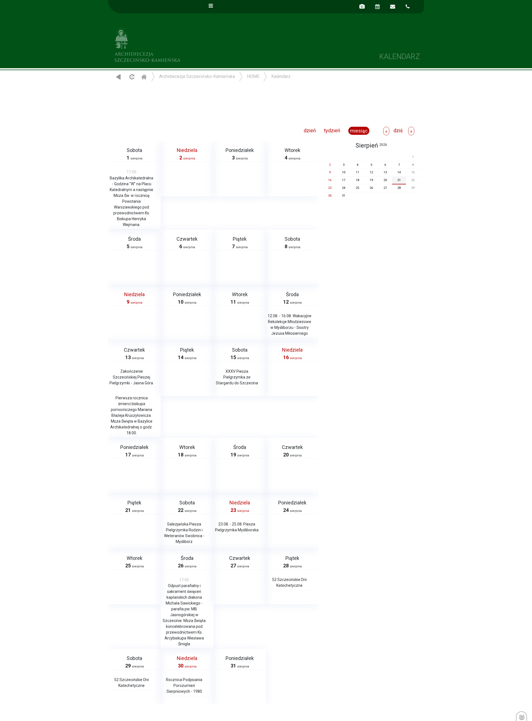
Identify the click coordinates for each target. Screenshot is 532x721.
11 (357, 172)
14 (399, 172)
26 (371, 188)
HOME (253, 76)
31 (343, 195)
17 (343, 180)
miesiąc (359, 131)
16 (329, 180)
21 (399, 180)
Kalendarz (281, 76)
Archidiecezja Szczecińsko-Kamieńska (187, 44)
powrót (118, 76)
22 (413, 180)
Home (143, 76)
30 (329, 195)
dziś (398, 130)
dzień (310, 130)
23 (329, 188)
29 (413, 188)
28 (399, 188)
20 (385, 180)
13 (385, 172)
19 (371, 180)
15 (413, 172)
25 (357, 188)
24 (343, 188)
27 (385, 188)
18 (357, 180)
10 (343, 172)
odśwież (131, 76)
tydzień (332, 130)
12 (371, 172)
